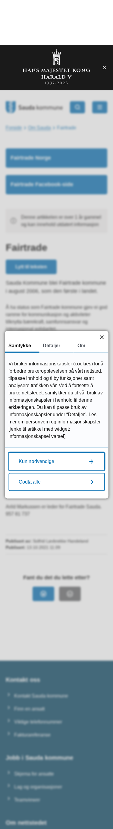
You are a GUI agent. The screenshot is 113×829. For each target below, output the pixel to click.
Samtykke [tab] (19, 345)
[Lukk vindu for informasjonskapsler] (102, 337)
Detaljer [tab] (51, 345)
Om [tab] (81, 345)
